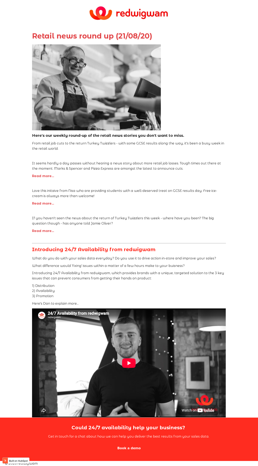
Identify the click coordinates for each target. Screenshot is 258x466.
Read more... (43, 176)
